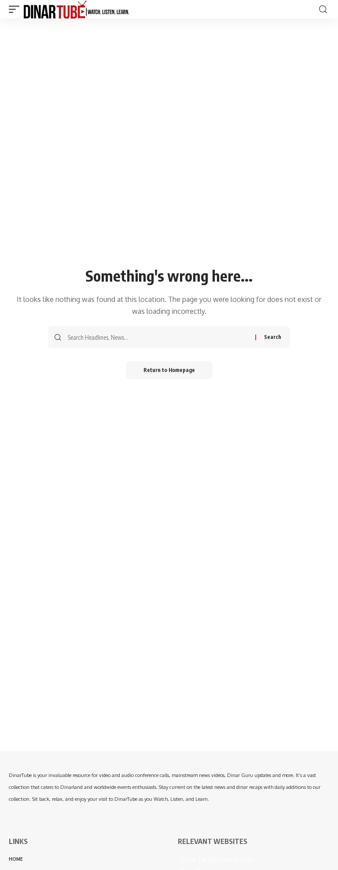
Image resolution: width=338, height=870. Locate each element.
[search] (323, 9)
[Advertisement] (169, 689)
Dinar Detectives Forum (216, 859)
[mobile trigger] (16, 9)
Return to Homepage (169, 370)
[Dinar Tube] (76, 9)
